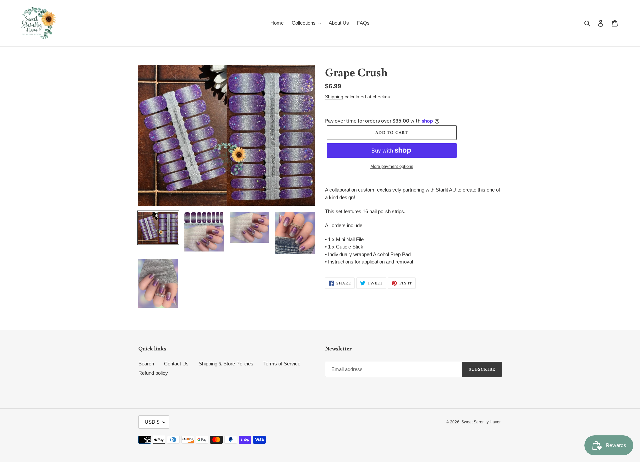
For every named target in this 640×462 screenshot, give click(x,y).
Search (146, 363)
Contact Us (176, 363)
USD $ (152, 422)
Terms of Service (281, 363)
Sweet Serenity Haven (481, 422)
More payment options (391, 166)
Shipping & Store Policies (226, 363)
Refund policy (153, 373)
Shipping (334, 96)
